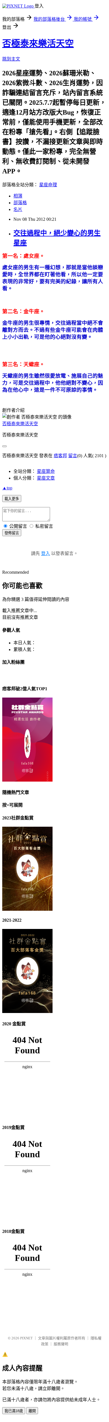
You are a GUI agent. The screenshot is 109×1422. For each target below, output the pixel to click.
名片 (17, 209)
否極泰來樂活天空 (38, 43)
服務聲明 (61, 1344)
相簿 (17, 196)
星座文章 (46, 478)
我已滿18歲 (13, 1411)
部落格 (20, 202)
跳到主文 (11, 59)
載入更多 (11, 499)
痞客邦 (60, 455)
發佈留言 (11, 533)
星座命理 (48, 184)
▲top (7, 487)
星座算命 (46, 471)
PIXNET (26, 1338)
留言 (72, 455)
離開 (32, 1411)
